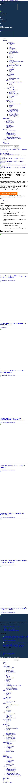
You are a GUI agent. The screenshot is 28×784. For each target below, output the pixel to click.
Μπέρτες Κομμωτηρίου (14, 78)
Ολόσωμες (11, 69)
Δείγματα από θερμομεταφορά (13, 137)
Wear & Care (12, 43)
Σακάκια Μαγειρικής (13, 89)
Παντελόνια (11, 79)
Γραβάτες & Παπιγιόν (14, 110)
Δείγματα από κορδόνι (11, 134)
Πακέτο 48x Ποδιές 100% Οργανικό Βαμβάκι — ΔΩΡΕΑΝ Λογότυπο (13, 561)
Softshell (11, 57)
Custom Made (12, 67)
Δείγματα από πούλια (10, 133)
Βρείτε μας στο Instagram (9, 654)
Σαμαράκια (11, 74)
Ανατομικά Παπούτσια (14, 116)
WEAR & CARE (10, 667)
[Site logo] (9, 9)
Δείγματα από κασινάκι (11, 132)
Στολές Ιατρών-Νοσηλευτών (15, 82)
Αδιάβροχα (11, 55)
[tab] (5, 200)
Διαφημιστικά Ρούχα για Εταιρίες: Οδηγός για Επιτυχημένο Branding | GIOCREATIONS (13, 646)
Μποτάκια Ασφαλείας (14, 114)
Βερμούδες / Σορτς (13, 62)
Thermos (11, 105)
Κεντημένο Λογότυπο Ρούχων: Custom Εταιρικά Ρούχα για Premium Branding (14, 639)
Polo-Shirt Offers (9, 121)
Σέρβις (10, 71)
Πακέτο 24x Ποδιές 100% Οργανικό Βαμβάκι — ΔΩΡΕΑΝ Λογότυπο (13, 608)
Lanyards (11, 101)
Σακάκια (10, 58)
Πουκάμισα (11, 60)
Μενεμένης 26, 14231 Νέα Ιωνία (11, 626)
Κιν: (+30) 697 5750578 (9, 629)
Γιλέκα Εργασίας (12, 49)
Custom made (9, 692)
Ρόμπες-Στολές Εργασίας (14, 64)
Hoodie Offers (9, 124)
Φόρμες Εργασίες (13, 51)
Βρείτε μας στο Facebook (9, 653)
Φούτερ (10, 47)
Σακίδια (10, 107)
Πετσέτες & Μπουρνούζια (15, 104)
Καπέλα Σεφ (11, 92)
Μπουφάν (11, 53)
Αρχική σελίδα (3, 154)
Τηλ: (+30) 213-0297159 (9, 628)
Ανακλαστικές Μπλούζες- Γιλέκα (16, 61)
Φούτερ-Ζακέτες (9, 677)
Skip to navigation (4, 0)
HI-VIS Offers (9, 127)
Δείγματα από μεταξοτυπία (12, 135)
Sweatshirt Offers (10, 122)
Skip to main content (13, 0)
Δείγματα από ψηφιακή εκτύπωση (13, 138)
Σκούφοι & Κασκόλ (13, 109)
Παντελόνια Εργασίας (14, 52)
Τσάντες (10, 106)
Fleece (10, 56)
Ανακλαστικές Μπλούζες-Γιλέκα (13, 685)
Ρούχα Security (12, 48)
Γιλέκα (10, 97)
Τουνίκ (10, 77)
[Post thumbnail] (15, 637)
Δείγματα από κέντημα (11, 130)
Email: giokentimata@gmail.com (11, 630)
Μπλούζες (8, 706)
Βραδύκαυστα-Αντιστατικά (15, 65)
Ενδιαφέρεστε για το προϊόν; (9, 193)
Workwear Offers (10, 126)
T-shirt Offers (9, 120)
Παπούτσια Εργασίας (13, 113)
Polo (10, 46)
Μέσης (10, 70)
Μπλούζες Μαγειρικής (14, 93)
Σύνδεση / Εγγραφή (7, 782)
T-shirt (10, 44)
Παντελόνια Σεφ (12, 91)
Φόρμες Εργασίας (10, 671)
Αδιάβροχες (11, 73)
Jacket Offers (9, 125)
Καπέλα (10, 98)
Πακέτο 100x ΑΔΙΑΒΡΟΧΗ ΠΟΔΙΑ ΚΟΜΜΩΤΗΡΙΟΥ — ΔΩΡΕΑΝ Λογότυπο (12, 419)
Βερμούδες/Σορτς (10, 687)
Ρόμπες (10, 83)
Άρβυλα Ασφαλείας (13, 115)
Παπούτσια (11, 87)
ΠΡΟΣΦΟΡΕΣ (10, 154)
